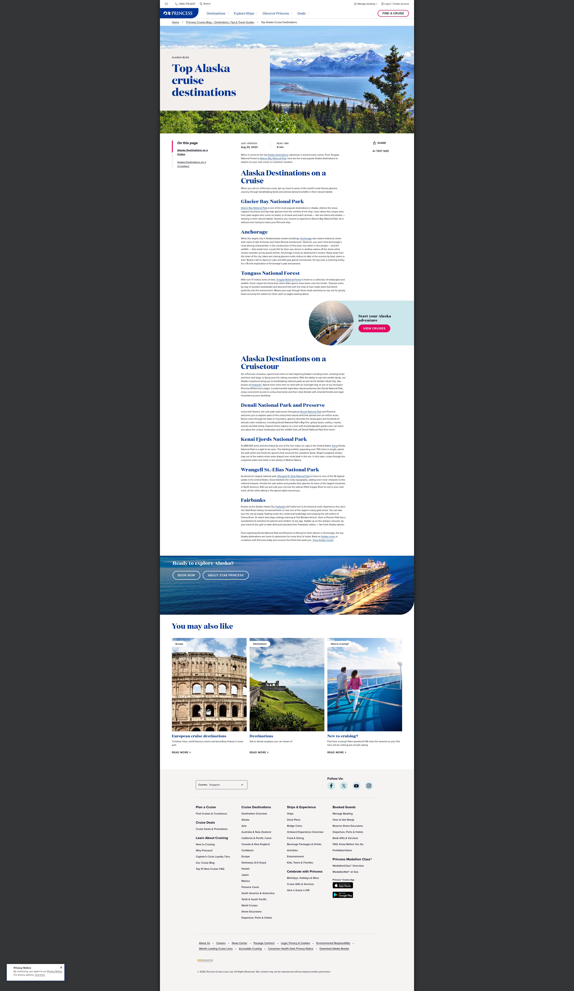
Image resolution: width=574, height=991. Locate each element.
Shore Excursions (251, 911)
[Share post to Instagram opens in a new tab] (369, 786)
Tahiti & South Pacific (254, 899)
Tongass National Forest (288, 279)
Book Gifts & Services (345, 838)
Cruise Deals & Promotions (212, 829)
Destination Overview (254, 814)
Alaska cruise (328, 536)
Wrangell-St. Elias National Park (293, 476)
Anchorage (306, 238)
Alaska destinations (278, 155)
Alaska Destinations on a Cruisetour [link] (191, 164)
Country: (202, 784)
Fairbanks (256, 384)
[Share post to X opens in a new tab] (344, 786)
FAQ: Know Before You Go (348, 844)
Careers (221, 943)
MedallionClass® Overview (348, 866)
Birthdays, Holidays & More (303, 878)
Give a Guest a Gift (298, 890)
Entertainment (295, 856)
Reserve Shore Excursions (348, 826)
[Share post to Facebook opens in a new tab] (331, 786)
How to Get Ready (343, 820)
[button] (366, 3)
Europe (245, 856)
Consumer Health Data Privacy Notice (290, 949)
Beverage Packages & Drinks (304, 844)
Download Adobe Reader (334, 949)
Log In (388, 4)
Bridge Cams (294, 826)
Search (206, 3)
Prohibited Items (342, 850)
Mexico (245, 881)
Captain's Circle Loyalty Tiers (213, 857)
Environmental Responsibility (333, 943)
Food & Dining (295, 838)
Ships (290, 814)
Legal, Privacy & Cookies (295, 943)
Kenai (335, 445)
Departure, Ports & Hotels (256, 918)
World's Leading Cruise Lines (216, 949)
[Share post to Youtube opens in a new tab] (356, 786)
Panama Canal (250, 887)
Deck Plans (293, 820)
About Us (204, 943)
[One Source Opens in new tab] (205, 961)
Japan (245, 875)
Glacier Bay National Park (273, 158)
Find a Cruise (393, 13)
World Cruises (249, 905)
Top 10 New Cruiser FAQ (210, 869)
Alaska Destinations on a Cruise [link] (192, 152)
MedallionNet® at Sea (345, 872)
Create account (401, 4)
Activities (292, 850)
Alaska (245, 820)
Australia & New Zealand (256, 832)
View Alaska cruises (323, 540)
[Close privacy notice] (61, 967)
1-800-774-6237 (187, 4)
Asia (243, 826)
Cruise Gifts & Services (300, 884)
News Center (239, 943)
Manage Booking (343, 814)
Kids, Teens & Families (300, 863)
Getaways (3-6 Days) (253, 863)
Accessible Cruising (250, 949)
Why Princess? (204, 850)
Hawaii (245, 869)
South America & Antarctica (258, 893)
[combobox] (227, 785)
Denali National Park (310, 411)
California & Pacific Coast (256, 838)
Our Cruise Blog (205, 863)
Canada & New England (255, 844)
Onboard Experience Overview (305, 832)
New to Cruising (205, 844)
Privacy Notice (54, 971)
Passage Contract (264, 943)
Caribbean (247, 850)
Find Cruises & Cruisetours (211, 814)
